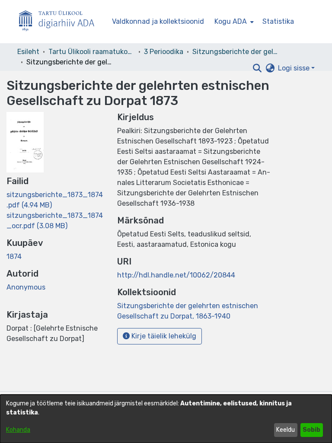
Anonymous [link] (25, 287)
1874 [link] (14, 256)
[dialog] (166, 419)
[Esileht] (60, 22)
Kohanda (18, 429)
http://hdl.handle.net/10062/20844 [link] (176, 275)
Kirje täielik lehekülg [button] (163, 336)
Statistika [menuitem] (278, 21)
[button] (257, 68)
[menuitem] (233, 21)
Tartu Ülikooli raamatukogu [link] (91, 52)
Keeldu (285, 429)
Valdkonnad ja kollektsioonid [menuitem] (158, 21)
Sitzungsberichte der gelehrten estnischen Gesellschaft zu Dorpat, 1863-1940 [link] (235, 52)
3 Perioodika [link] (163, 52)
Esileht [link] (28, 52)
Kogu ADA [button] (230, 21)
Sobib (311, 429)
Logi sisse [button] (294, 68)
